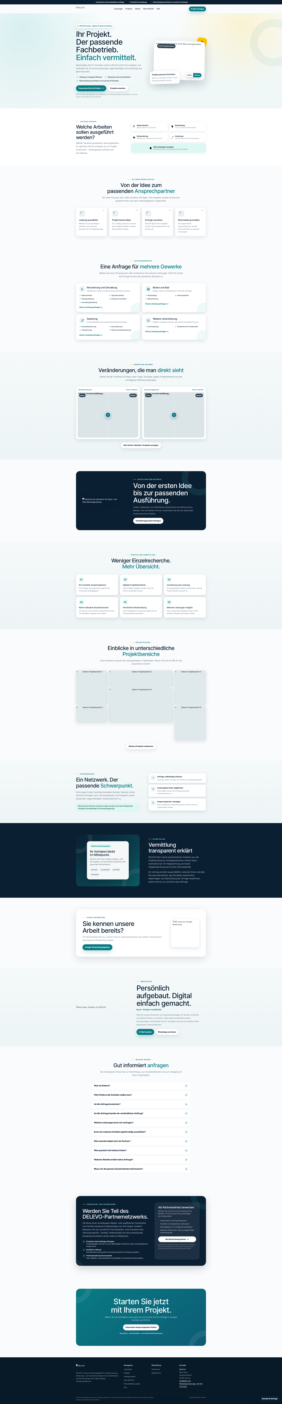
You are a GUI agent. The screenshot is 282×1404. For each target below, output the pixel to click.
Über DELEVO (148, 9)
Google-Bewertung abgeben (97, 947)
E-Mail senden (145, 1032)
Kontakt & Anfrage (270, 1399)
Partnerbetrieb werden (132, 1384)
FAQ (158, 9)
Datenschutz (156, 1373)
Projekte (128, 9)
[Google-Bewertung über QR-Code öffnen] (185, 933)
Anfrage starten (129, 1376)
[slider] (108, 415)
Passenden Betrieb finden (91, 88)
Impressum (156, 1369)
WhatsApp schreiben (167, 1032)
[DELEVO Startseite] (80, 9)
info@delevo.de (185, 1381)
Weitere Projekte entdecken (141, 746)
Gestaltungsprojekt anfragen (148, 521)
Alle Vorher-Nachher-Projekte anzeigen (141, 445)
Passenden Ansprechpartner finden (141, 1327)
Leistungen (118, 9)
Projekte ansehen (117, 88)
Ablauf (137, 9)
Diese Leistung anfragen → (91, 307)
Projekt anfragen (197, 9)
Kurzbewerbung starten (177, 1239)
